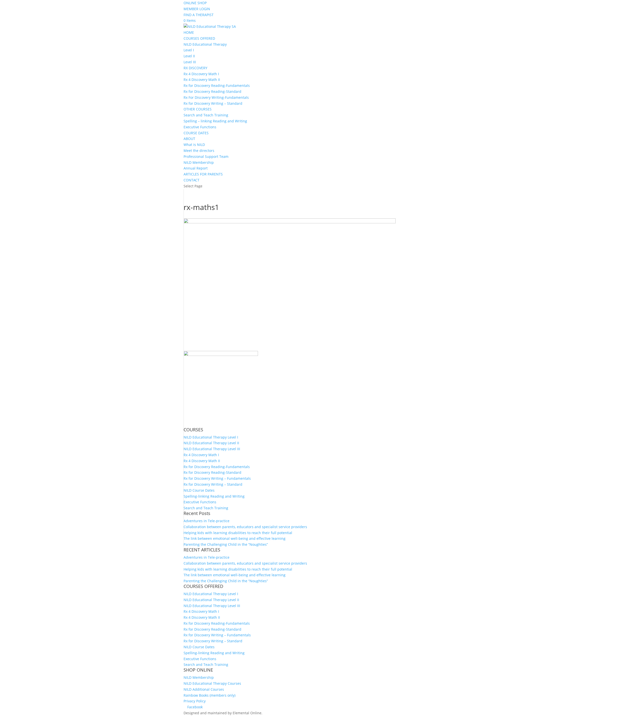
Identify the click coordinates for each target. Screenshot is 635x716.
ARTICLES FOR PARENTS (203, 174)
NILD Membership (199, 162)
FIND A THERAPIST (199, 14)
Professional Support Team (206, 156)
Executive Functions (200, 127)
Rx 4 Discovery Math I (201, 73)
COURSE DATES (196, 133)
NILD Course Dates (199, 490)
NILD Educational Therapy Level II (211, 443)
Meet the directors (199, 150)
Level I (189, 50)
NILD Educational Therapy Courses (212, 683)
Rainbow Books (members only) (209, 695)
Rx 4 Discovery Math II (202, 79)
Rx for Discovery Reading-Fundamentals (217, 85)
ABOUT (189, 138)
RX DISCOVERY (195, 68)
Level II (189, 56)
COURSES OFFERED (199, 38)
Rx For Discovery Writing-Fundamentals (216, 97)
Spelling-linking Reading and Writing (214, 496)
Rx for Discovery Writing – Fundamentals (217, 478)
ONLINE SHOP (195, 2)
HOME (189, 32)
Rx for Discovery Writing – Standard (213, 103)
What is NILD (194, 144)
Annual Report (196, 168)
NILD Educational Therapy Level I (211, 437)
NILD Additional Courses (204, 689)
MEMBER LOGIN (197, 8)
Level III (190, 62)
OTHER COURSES (198, 109)
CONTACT (191, 180)
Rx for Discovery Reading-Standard (212, 91)
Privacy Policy (195, 701)
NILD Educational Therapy (205, 44)
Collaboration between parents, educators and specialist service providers (245, 526)
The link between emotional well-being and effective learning (235, 538)
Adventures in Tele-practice (206, 520)
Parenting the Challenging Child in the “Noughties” (226, 544)
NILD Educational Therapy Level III (212, 448)
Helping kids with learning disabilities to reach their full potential (238, 532)
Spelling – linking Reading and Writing (215, 121)
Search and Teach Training (206, 115)
